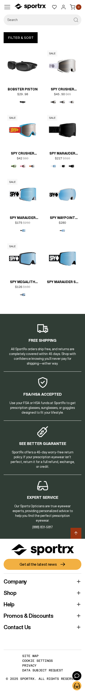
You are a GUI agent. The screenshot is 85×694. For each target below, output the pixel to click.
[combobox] (42, 19)
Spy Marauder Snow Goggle (23, 218)
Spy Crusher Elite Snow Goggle (62, 90)
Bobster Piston (23, 89)
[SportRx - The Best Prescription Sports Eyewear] (30, 7)
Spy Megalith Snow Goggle (23, 282)
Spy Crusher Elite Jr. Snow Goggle (22, 154)
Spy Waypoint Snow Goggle (62, 218)
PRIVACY (29, 665)
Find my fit (76, 685)
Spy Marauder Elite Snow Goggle (62, 154)
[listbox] (22, 102)
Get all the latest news (38, 564)
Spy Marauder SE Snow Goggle (62, 282)
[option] (22, 102)
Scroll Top (75, 533)
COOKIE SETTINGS (37, 660)
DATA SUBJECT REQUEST (42, 670)
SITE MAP (30, 656)
